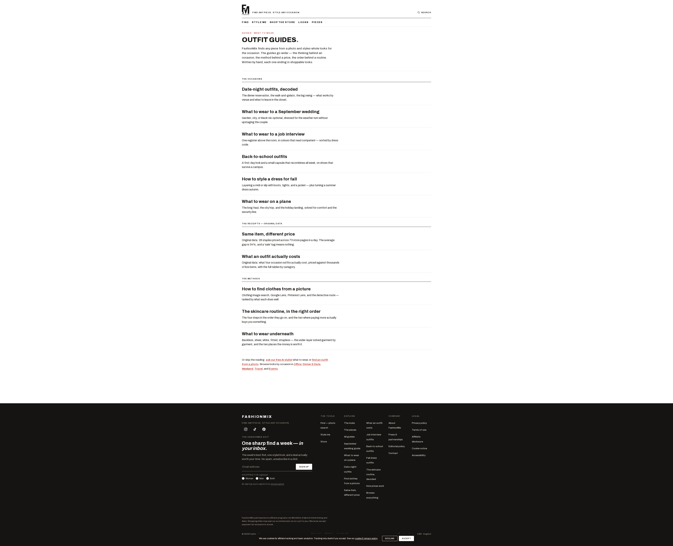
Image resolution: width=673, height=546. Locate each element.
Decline (389, 538)
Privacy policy (419, 423)
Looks (303, 22)
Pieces (317, 22)
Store (324, 441)
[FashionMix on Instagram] (246, 429)
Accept (406, 538)
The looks (349, 423)
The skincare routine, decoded (373, 474)
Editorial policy (397, 446)
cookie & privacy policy (366, 538)
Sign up (304, 467)
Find (245, 22)
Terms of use (419, 430)
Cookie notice (419, 448)
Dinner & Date (311, 364)
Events (273, 368)
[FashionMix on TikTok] (255, 429)
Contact (393, 453)
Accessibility (419, 455)
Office (297, 364)
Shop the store (282, 22)
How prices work (375, 486)
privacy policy (277, 484)
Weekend (247, 368)
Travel (258, 368)
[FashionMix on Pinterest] (264, 429)
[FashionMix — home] (245, 10)
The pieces (350, 430)
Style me (259, 22)
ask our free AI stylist (279, 359)
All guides (349, 436)
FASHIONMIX (257, 417)
